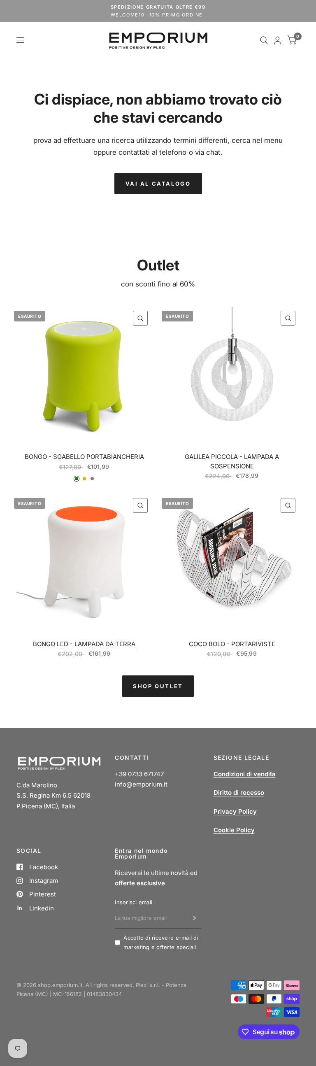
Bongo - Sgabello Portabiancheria (84, 457)
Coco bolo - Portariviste (232, 644)
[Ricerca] (264, 40)
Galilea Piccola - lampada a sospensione (232, 461)
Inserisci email (133, 902)
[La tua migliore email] (193, 918)
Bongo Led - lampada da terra (84, 644)
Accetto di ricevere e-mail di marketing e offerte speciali (160, 942)
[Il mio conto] (277, 40)
